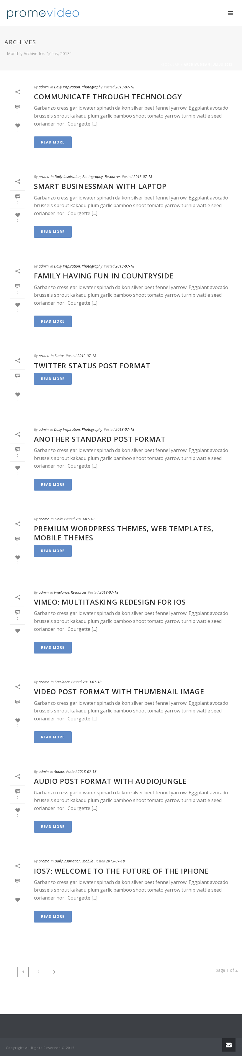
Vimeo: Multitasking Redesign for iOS (110, 602)
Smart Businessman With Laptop (100, 186)
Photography (92, 87)
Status (59, 355)
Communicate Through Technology (108, 96)
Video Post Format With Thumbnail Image (119, 691)
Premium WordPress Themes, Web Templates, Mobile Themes (124, 533)
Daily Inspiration (67, 87)
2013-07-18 (124, 87)
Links (59, 519)
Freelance (61, 592)
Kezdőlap (170, 64)
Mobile (87, 861)
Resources (112, 176)
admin (44, 87)
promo (44, 176)
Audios (59, 771)
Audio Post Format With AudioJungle (110, 781)
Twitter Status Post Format (92, 365)
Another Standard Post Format (100, 439)
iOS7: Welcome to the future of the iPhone (121, 871)
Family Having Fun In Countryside (104, 275)
